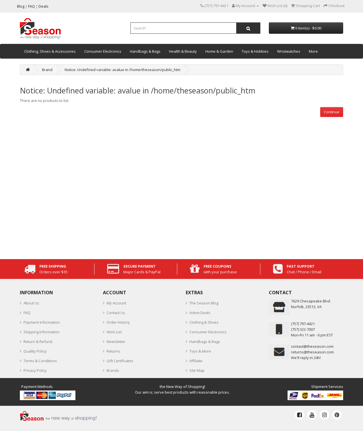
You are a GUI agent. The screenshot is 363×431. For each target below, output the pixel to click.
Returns (113, 351)
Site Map (196, 370)
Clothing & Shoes (204, 322)
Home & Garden (219, 51)
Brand (47, 69)
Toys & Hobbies (255, 51)
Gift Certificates (120, 360)
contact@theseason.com (312, 346)
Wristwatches (288, 51)
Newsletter (116, 341)
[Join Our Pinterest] (337, 415)
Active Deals (199, 312)
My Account (116, 303)
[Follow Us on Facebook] (299, 415)
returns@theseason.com (312, 352)
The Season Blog (203, 303)
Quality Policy (35, 351)
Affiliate (195, 360)
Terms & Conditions (40, 360)
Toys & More (200, 351)
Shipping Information (42, 331)
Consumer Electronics (102, 51)
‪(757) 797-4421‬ (303, 323)
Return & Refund (38, 341)
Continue (331, 111)
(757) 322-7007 (303, 329)
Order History (118, 322)
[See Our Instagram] (324, 415)
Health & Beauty (183, 51)
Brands (113, 370)
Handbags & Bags (145, 51)
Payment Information (42, 322)
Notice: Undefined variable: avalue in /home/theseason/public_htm (122, 69)
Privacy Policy (35, 370)
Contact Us (116, 312)
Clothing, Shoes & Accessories (50, 51)
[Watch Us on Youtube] (312, 415)
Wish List (114, 331)
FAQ (27, 312)
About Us (31, 303)
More (313, 51)
